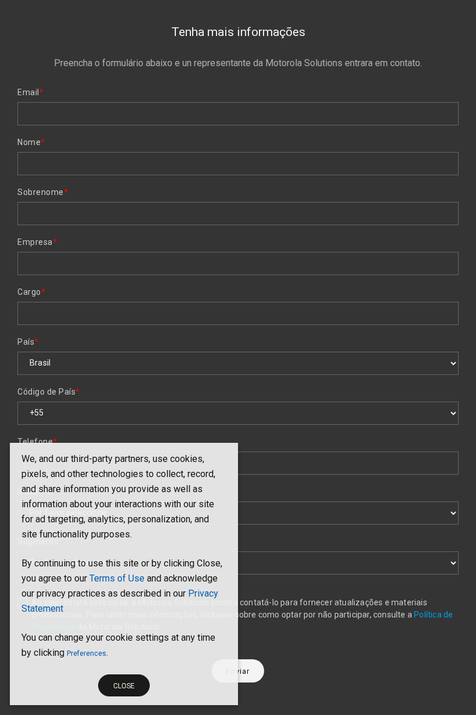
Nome (31, 142)
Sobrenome (42, 192)
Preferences (86, 653)
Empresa (37, 242)
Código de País (48, 391)
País (28, 341)
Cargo (31, 292)
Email (30, 92)
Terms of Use (117, 578)
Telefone (37, 441)
